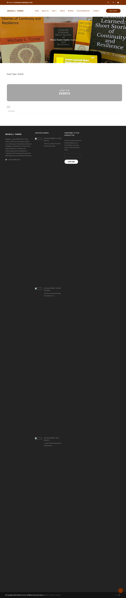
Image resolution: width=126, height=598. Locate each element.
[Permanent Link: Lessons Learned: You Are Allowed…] (38, 361)
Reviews (71, 11)
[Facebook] (113, 2)
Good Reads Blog (83, 11)
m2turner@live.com (14, 159)
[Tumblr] (118, 2)
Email (66, 150)
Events (62, 11)
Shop (53, 11)
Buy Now (113, 11)
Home (37, 11)
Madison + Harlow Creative (52, 595)
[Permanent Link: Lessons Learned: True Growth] (38, 511)
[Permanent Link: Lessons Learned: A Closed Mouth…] (38, 211)
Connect (96, 11)
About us (45, 11)
